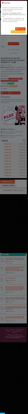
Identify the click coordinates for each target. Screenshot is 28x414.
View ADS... (2, 413)
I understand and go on (19, 31)
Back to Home (21, 28)
